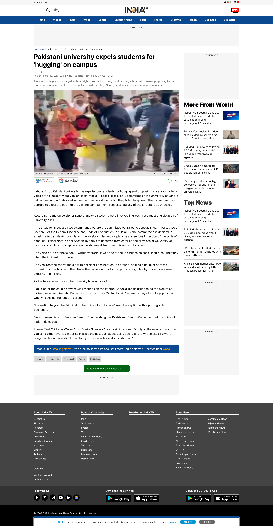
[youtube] (61, 497)
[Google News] (44, 180)
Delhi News (182, 423)
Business (210, 19)
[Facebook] (37, 497)
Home (41, 19)
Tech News (87, 445)
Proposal (69, 359)
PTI (47, 72)
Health (193, 19)
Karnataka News (184, 467)
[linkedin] (68, 497)
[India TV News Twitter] (235, 2)
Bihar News (182, 418)
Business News (89, 454)
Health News (87, 458)
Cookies (62, 522)
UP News (180, 449)
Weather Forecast (43, 475)
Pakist (82, 359)
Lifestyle (175, 19)
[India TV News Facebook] (232, 2)
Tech (143, 19)
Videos (57, 19)
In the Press (40, 436)
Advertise (39, 427)
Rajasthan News (216, 423)
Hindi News (40, 445)
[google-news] (76, 497)
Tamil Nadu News (185, 445)
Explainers (86, 449)
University (53, 359)
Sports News (87, 441)
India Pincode (41, 479)
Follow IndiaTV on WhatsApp (104, 368)
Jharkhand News (185, 432)
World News (87, 423)
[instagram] (53, 497)
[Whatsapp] (170, 181)
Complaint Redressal (44, 432)
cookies (172, 522)
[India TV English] (136, 10)
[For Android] (198, 498)
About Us (38, 423)
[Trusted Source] (68, 180)
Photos (158, 19)
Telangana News (216, 427)
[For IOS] (226, 498)
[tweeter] (45, 497)
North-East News (185, 441)
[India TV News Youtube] (238, 2)
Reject (207, 522)
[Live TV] (235, 10)
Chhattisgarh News (186, 454)
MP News (181, 436)
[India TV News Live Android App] (118, 498)
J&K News (181, 463)
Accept (188, 522)
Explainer (229, 19)
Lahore (39, 359)
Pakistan (95, 359)
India (72, 19)
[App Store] (146, 498)
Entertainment (123, 19)
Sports (102, 19)
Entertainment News (91, 436)
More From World (208, 104)
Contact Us (39, 418)
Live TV (38, 449)
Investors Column (43, 441)
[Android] (228, 2)
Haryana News (183, 427)
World (87, 19)
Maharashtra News (217, 418)
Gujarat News (183, 458)
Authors (38, 454)
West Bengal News (217, 432)
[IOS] (225, 2)
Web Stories (40, 458)
